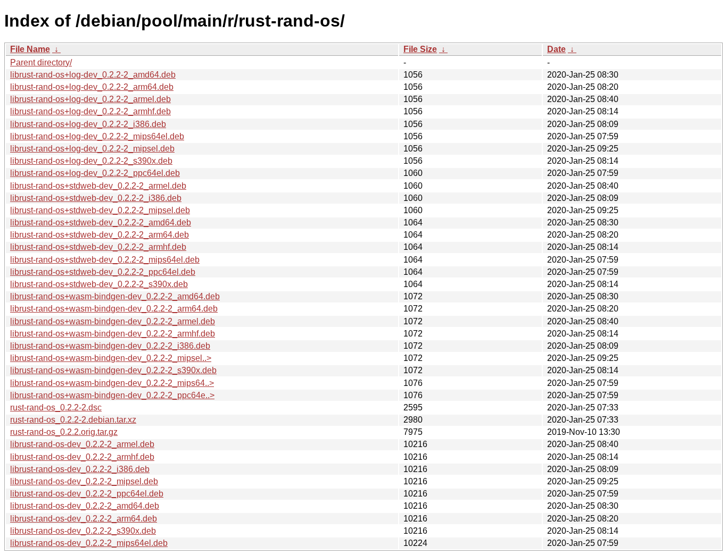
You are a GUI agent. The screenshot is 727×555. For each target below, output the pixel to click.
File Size (420, 49)
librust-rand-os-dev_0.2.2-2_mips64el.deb (89, 543)
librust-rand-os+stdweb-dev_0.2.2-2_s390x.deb (99, 284)
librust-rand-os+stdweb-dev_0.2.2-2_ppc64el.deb (102, 271)
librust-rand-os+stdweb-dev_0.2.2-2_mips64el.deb (105, 259)
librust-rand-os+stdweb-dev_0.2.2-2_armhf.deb (98, 246)
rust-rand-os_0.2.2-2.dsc (56, 407)
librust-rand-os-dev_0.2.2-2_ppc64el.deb (86, 493)
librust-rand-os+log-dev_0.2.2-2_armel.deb (90, 99)
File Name (30, 49)
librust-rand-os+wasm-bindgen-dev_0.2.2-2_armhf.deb (112, 333)
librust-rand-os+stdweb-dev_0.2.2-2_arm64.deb (99, 234)
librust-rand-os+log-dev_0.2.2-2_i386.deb (88, 124)
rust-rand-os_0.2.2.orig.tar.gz (64, 431)
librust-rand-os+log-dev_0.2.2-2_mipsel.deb (92, 148)
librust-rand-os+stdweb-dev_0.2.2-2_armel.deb (98, 185)
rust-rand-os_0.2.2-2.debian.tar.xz (73, 419)
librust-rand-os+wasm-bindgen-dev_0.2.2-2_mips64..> (112, 383)
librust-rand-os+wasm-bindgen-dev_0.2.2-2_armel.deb (112, 321)
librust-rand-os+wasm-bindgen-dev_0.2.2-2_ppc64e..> (112, 395)
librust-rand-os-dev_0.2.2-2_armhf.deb (82, 456)
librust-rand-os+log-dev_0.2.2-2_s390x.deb (91, 160)
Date (556, 49)
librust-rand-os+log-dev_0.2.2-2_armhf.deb (90, 111)
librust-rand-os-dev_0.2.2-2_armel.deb (82, 444)
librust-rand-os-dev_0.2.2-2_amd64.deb (84, 505)
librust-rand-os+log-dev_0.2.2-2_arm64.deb (92, 86)
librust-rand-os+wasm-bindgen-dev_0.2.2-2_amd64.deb (115, 296)
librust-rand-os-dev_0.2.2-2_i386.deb (80, 469)
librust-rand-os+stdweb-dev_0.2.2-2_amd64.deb (100, 222)
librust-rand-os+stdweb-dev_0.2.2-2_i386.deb (95, 198)
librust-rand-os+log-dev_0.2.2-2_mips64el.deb (97, 136)
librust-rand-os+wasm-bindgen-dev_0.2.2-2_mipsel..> (110, 358)
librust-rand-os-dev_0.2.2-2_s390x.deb (83, 530)
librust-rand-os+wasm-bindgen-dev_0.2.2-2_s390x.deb (113, 370)
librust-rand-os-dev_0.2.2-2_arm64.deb (83, 518)
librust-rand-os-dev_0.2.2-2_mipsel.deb (84, 481)
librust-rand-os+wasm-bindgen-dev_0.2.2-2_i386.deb (110, 345)
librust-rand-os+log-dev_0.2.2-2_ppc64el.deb (95, 173)
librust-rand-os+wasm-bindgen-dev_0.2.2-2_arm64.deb (114, 308)
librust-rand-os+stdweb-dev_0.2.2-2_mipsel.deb (100, 210)
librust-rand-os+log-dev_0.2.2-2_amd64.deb (93, 74)
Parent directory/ (41, 62)
